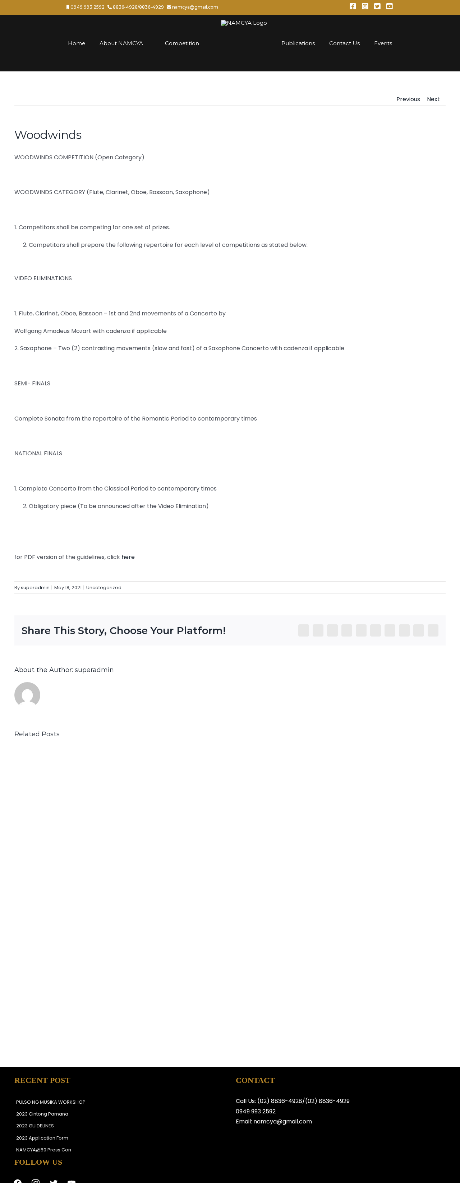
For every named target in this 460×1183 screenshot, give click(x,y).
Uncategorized (103, 587)
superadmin (35, 587)
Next (433, 99)
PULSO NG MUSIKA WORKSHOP (51, 1102)
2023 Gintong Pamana (42, 1114)
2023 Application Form (42, 1138)
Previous (408, 99)
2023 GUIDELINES (35, 1125)
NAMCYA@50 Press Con (43, 1149)
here (128, 557)
